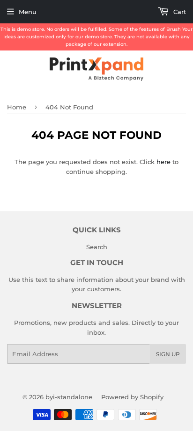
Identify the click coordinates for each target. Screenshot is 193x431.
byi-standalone (68, 397)
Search (96, 247)
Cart (178, 11)
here (163, 161)
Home (16, 107)
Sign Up (168, 354)
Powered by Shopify (132, 397)
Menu (28, 11)
